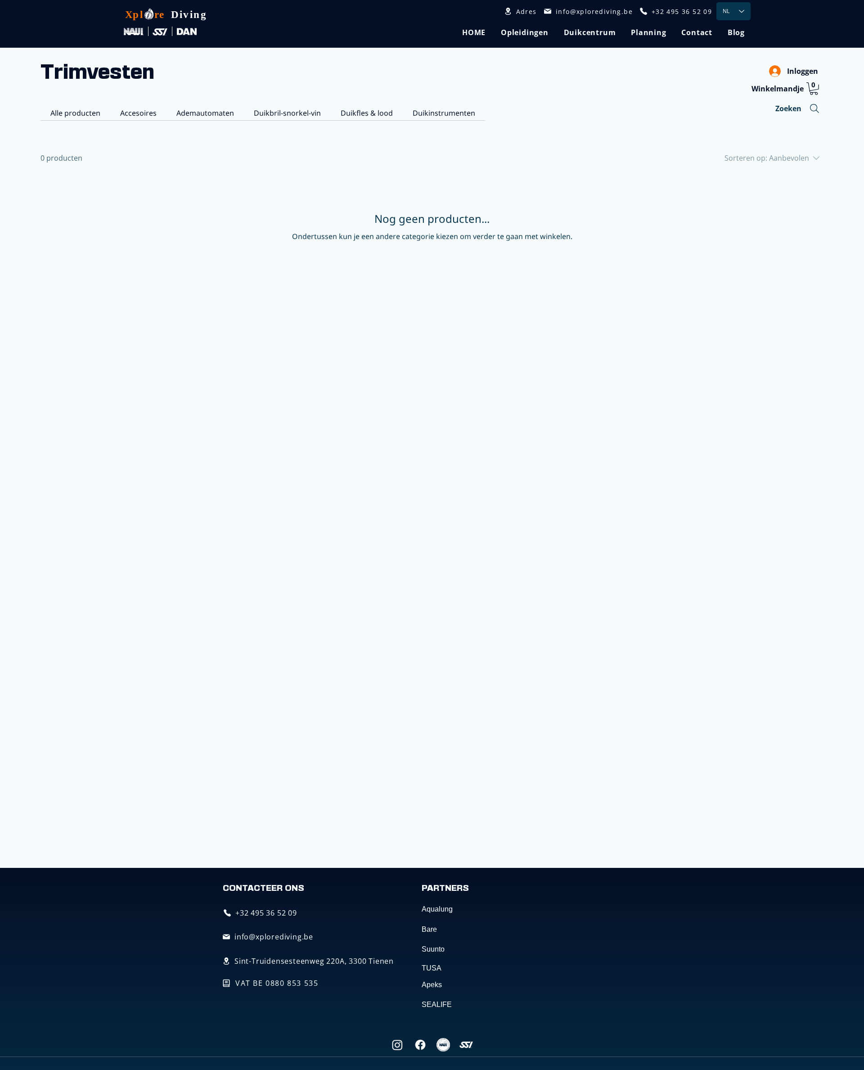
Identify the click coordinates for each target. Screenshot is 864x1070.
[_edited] (443, 1045)
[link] (813, 88)
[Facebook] (420, 1045)
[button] (524, 32)
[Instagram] (397, 1045)
